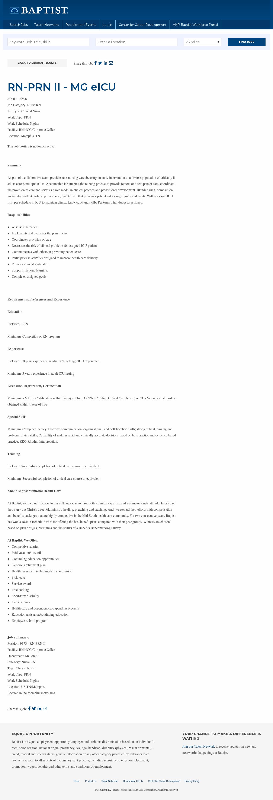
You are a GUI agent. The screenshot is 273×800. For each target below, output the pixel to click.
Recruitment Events (80, 25)
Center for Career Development (142, 25)
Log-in (107, 25)
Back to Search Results (37, 62)
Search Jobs (19, 25)
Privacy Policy (192, 781)
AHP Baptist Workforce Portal (195, 25)
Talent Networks (46, 25)
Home (77, 781)
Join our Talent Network (198, 746)
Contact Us (90, 781)
